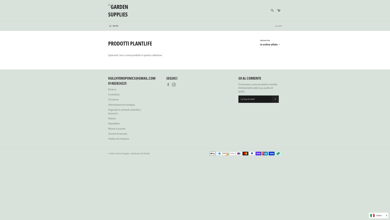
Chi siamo (113, 99)
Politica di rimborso (118, 139)
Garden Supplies (122, 153)
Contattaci (114, 94)
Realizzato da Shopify (140, 153)
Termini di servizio (117, 134)
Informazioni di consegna (121, 105)
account (278, 26)
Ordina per (265, 40)
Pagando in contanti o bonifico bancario (124, 111)
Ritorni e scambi (116, 129)
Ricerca (112, 89)
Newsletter (114, 123)
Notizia (112, 118)
